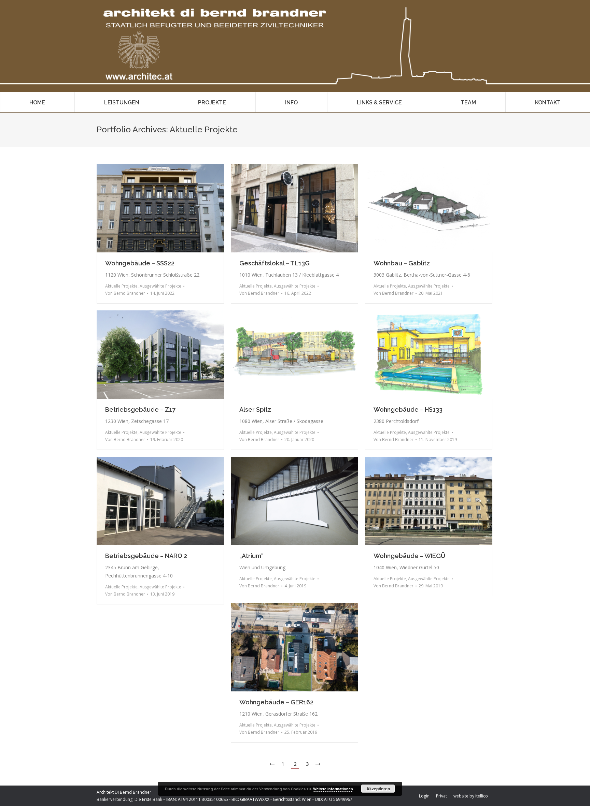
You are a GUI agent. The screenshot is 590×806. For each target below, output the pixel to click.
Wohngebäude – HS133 (408, 409)
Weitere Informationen (333, 788)
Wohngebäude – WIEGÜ (409, 555)
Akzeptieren (378, 789)
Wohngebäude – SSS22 (139, 263)
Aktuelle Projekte (121, 286)
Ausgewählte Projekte (160, 286)
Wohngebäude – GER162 (276, 702)
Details (169, 208)
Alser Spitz (255, 409)
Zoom (151, 208)
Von (125, 293)
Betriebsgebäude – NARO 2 (146, 555)
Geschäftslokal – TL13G (274, 263)
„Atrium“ (251, 555)
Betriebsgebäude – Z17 (140, 409)
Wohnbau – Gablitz (402, 263)
